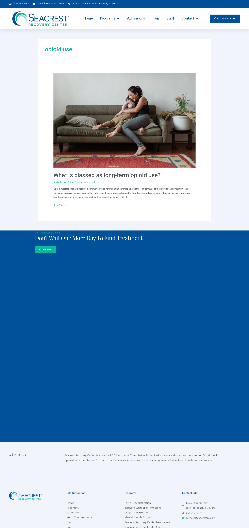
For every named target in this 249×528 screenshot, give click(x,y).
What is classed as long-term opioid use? (107, 175)
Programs (107, 18)
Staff (170, 18)
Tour (155, 18)
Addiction (58, 182)
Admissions (136, 18)
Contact (187, 18)
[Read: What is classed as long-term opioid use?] (124, 120)
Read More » (59, 204)
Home (88, 18)
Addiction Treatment (74, 182)
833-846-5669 (45, 250)
